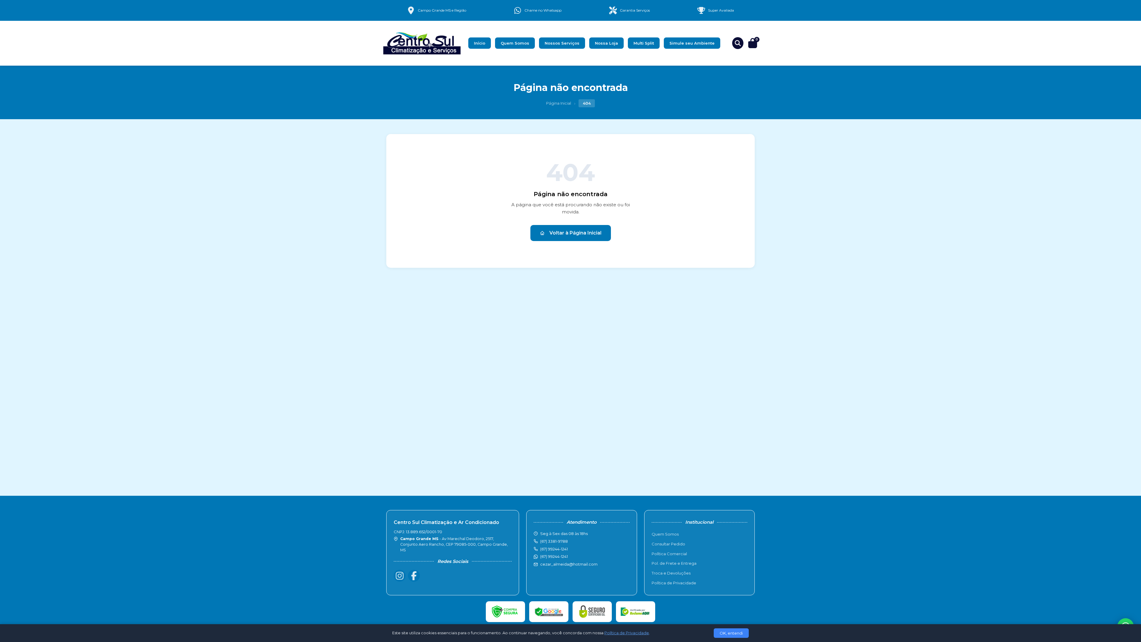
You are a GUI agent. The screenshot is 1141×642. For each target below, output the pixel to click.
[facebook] (414, 576)
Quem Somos (515, 43)
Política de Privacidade (674, 582)
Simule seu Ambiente (692, 43)
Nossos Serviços (562, 43)
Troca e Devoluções (671, 573)
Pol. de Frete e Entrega (674, 563)
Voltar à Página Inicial (575, 233)
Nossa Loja (606, 43)
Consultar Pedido (668, 544)
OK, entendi (731, 633)
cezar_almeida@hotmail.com (569, 564)
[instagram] (400, 576)
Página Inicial (558, 103)
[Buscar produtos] (737, 43)
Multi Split (643, 43)
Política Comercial (669, 553)
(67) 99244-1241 (554, 556)
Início (479, 43)
